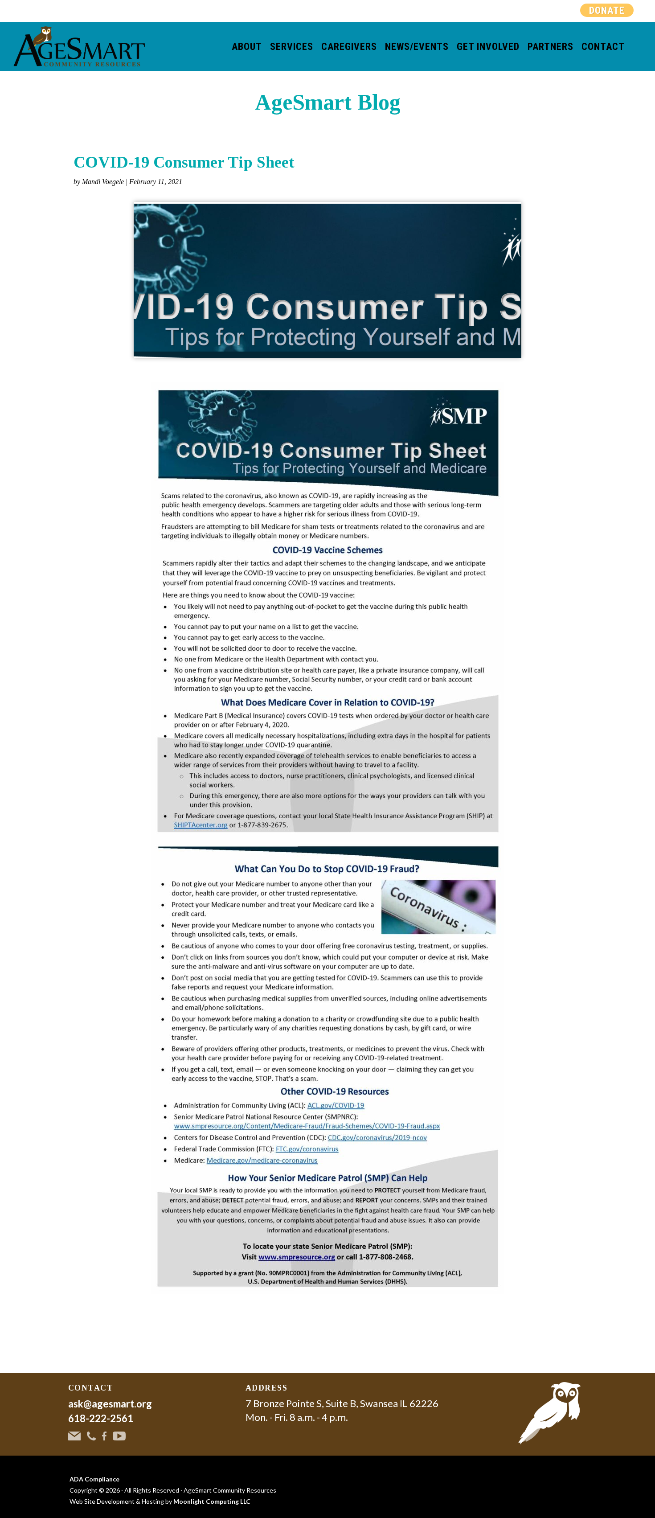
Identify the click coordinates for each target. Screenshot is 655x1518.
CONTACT (91, 1387)
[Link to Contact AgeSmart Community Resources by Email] (74, 1435)
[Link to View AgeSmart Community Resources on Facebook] (104, 1435)
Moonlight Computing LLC (211, 1501)
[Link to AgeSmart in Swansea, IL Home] (79, 46)
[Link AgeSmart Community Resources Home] (549, 1413)
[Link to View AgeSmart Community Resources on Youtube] (119, 1435)
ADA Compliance (94, 1479)
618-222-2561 (100, 1418)
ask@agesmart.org (110, 1404)
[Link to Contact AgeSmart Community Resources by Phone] (91, 1435)
